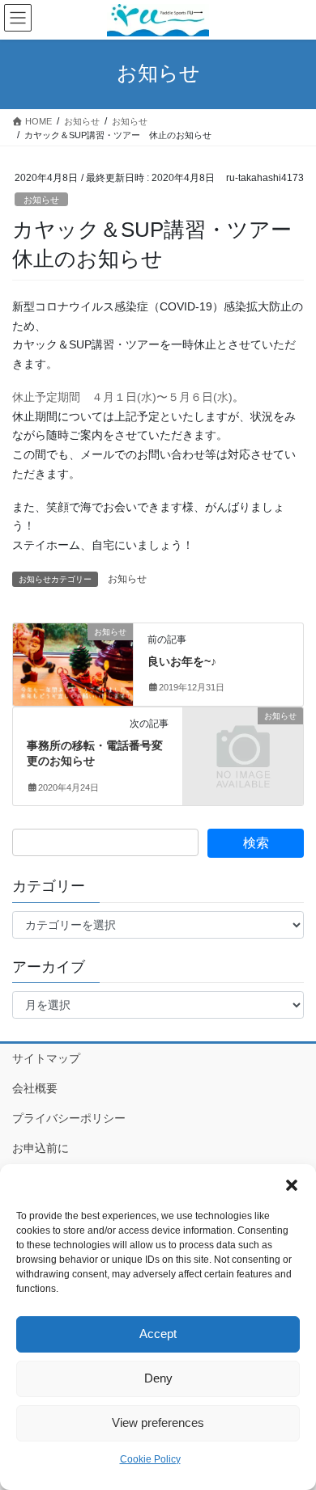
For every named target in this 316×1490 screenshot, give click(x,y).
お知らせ (41, 200)
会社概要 (35, 1088)
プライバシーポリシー (69, 1118)
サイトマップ (46, 1058)
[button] (292, 1184)
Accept (158, 1333)
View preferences (158, 1422)
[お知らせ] (73, 662)
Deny (158, 1378)
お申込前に (40, 1148)
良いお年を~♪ (181, 661)
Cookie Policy (150, 1459)
